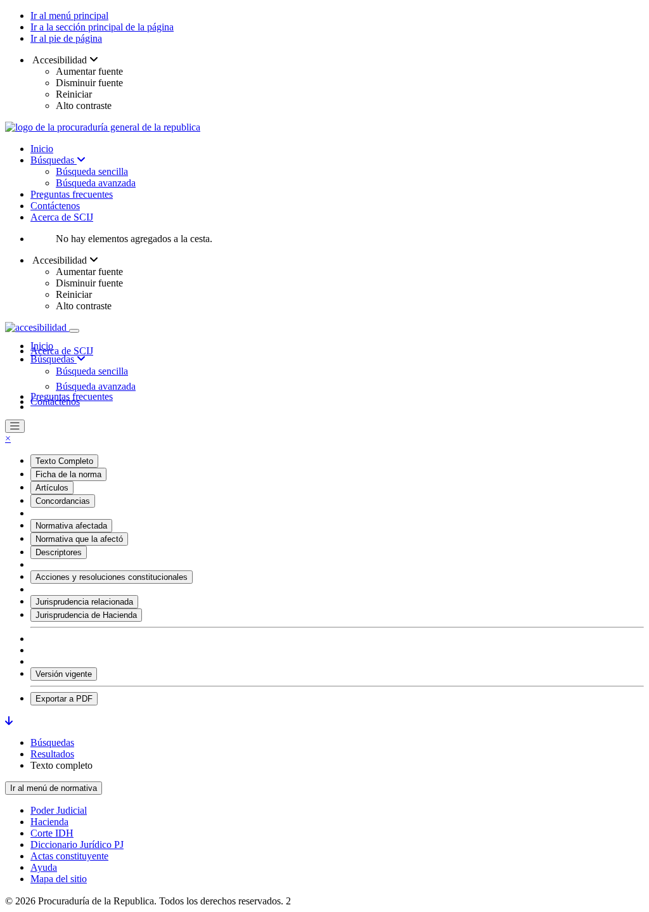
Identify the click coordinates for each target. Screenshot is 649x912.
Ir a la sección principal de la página (102, 27)
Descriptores (58, 552)
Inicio (41, 148)
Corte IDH (52, 833)
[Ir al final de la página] (9, 721)
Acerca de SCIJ (61, 217)
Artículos (51, 487)
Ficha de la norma (68, 474)
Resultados (52, 753)
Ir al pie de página (66, 38)
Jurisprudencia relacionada (84, 602)
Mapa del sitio (58, 878)
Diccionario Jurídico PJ (77, 844)
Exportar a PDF (64, 698)
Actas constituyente (69, 856)
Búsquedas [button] (53, 359)
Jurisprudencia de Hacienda (86, 615)
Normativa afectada (71, 525)
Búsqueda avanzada (96, 182)
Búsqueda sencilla (92, 171)
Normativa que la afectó (79, 539)
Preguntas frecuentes (71, 194)
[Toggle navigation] (74, 331)
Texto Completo (64, 461)
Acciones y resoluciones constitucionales (111, 577)
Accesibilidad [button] (59, 60)
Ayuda (43, 867)
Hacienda (49, 821)
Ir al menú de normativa (53, 788)
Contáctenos (55, 205)
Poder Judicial (58, 810)
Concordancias (62, 501)
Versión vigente (63, 674)
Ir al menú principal (69, 15)
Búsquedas (53, 160)
